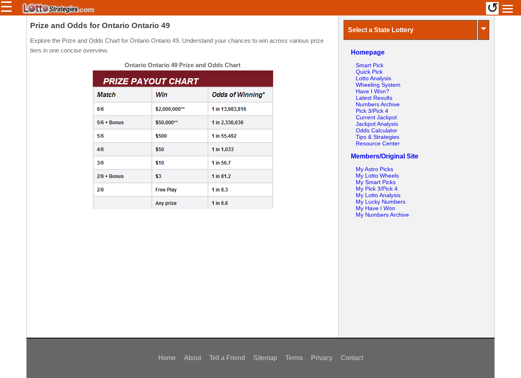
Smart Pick (369, 65)
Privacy (322, 357)
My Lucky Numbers (380, 201)
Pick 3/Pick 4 (372, 111)
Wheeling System (378, 84)
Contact (352, 357)
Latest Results (374, 97)
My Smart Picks (376, 182)
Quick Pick (369, 71)
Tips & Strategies (377, 137)
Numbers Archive (378, 104)
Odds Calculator (376, 130)
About (192, 357)
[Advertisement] (182, 270)
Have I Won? (372, 91)
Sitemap (265, 357)
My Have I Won (375, 208)
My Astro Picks (374, 169)
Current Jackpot (376, 117)
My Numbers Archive (382, 214)
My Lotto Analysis (378, 195)
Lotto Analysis (373, 78)
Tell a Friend (227, 357)
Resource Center (378, 143)
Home (167, 357)
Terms (294, 357)
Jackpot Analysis (377, 124)
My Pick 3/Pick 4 (377, 188)
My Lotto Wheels (377, 175)
